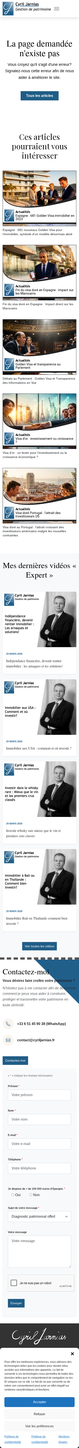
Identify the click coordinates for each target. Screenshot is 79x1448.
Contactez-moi (15, 1060)
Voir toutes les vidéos (39, 946)
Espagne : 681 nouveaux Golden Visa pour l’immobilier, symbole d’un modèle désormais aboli (37, 232)
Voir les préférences (39, 1426)
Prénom (14, 1086)
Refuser (39, 1414)
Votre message (17, 1232)
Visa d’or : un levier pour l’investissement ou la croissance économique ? (35, 455)
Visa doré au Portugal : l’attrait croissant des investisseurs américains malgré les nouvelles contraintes (34, 531)
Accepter (39, 1402)
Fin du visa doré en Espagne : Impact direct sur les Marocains (38, 306)
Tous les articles (39, 96)
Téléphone (15, 1159)
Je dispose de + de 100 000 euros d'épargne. (36, 1188)
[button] (72, 1353)
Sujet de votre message (23, 1208)
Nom (12, 1110)
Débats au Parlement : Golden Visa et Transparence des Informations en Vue (39, 380)
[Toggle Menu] (56, 8)
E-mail (13, 1135)
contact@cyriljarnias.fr (36, 1040)
